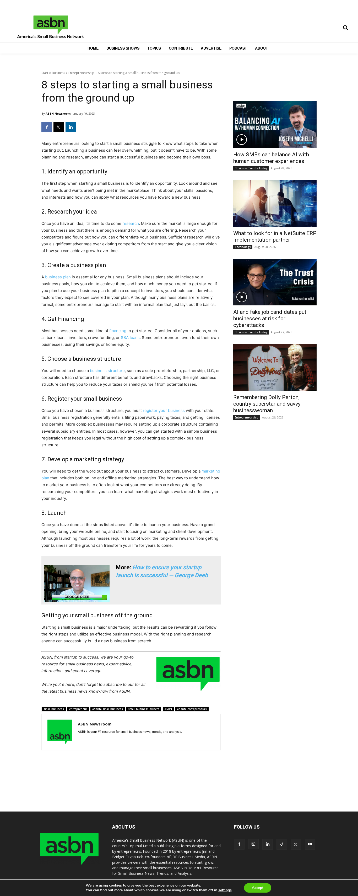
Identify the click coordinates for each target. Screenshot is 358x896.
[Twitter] (58, 127)
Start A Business (53, 73)
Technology (243, 247)
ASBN (168, 709)
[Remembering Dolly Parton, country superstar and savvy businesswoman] (275, 367)
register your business (164, 410)
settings (225, 890)
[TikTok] (281, 844)
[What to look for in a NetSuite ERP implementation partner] (275, 203)
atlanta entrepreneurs (192, 709)
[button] (345, 27)
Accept (257, 887)
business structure (107, 370)
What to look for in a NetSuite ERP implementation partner (275, 236)
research (130, 223)
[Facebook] (46, 127)
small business (54, 709)
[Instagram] (253, 844)
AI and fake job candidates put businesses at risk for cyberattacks (269, 318)
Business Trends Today (251, 168)
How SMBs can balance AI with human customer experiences (271, 157)
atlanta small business (107, 709)
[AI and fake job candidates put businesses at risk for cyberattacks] (275, 282)
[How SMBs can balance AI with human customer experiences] (275, 124)
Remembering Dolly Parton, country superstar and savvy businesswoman (267, 403)
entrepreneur (78, 709)
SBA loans (130, 337)
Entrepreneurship (81, 73)
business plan (58, 276)
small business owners (143, 709)
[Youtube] (310, 844)
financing (117, 330)
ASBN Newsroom (58, 113)
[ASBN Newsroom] (59, 732)
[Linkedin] (71, 127)
